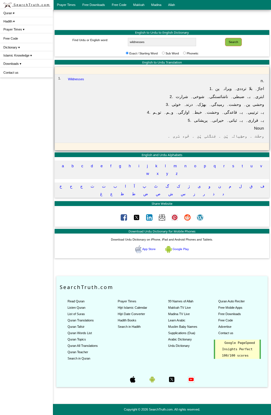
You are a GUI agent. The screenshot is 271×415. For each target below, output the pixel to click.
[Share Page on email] (162, 217)
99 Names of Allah (180, 301)
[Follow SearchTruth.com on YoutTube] (191, 379)
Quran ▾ (9, 13)
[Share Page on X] (137, 217)
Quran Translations (81, 320)
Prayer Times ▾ (14, 29)
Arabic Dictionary (180, 339)
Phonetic (192, 53)
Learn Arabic (176, 320)
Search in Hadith (129, 326)
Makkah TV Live (179, 307)
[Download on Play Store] (152, 379)
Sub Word (172, 53)
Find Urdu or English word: (90, 40)
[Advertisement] (162, 19)
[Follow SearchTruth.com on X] (172, 379)
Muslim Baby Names (182, 326)
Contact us (10, 72)
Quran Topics (77, 339)
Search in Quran (79, 358)
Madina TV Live (179, 314)
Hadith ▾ (9, 21)
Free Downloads (93, 5)
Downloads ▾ (12, 63)
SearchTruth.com (31, 5)
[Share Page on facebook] (124, 217)
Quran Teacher (78, 352)
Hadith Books (127, 320)
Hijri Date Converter (131, 314)
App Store (149, 249)
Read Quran (76, 301)
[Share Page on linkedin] (149, 217)
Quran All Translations (83, 345)
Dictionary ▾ (11, 47)
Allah (171, 5)
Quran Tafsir (76, 326)
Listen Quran (76, 307)
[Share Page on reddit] (188, 217)
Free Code (119, 5)
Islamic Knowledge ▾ (17, 55)
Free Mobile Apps (230, 307)
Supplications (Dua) (181, 333)
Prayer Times (66, 5)
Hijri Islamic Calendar (132, 307)
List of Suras (76, 314)
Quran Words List (80, 333)
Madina (156, 5)
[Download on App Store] (133, 379)
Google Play (180, 249)
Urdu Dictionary (179, 345)
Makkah (138, 5)
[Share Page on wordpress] (200, 217)
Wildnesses (76, 79)
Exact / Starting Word (143, 53)
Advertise (224, 326)
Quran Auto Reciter (231, 301)
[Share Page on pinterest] (175, 217)
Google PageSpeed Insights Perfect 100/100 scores (238, 349)
